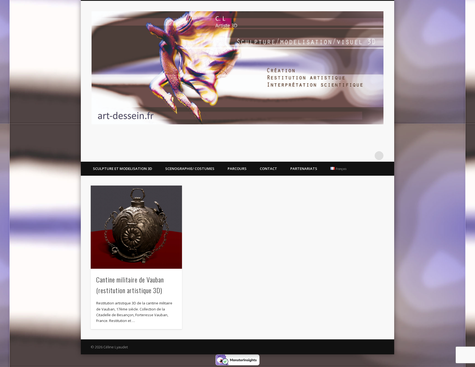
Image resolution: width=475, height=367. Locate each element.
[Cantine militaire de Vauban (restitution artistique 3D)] (136, 227)
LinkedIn (367, 155)
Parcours (237, 168)
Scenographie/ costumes (189, 168)
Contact (268, 168)
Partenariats (303, 168)
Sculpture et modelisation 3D (122, 168)
